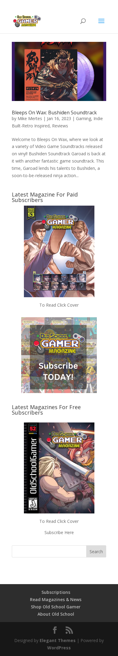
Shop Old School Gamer (55, 607)
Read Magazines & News (55, 599)
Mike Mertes (30, 118)
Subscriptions (55, 592)
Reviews (60, 126)
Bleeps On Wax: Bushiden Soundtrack (54, 112)
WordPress (59, 648)
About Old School (56, 614)
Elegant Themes (58, 640)
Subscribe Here (59, 532)
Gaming (83, 118)
